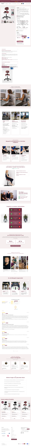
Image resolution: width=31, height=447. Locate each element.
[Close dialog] (26, 214)
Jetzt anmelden (10, 227)
